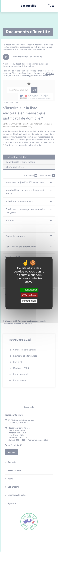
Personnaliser (29, 301)
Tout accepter (30, 290)
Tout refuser (30, 295)
